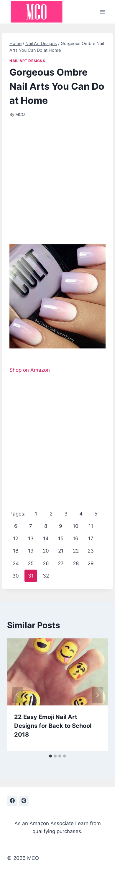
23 (91, 551)
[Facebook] (12, 801)
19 (31, 551)
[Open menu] (102, 11)
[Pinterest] (24, 801)
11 (90, 526)
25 (31, 563)
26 (46, 563)
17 (90, 538)
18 (15, 551)
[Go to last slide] (17, 695)
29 (91, 563)
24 (16, 563)
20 (46, 551)
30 (15, 576)
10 (75, 526)
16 (75, 538)
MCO (20, 114)
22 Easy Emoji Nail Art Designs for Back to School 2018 (52, 725)
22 (76, 551)
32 (46, 576)
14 (46, 538)
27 (61, 563)
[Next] (97, 695)
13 (31, 538)
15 (60, 538)
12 (15, 538)
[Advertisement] (57, 184)
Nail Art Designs (27, 61)
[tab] (50, 756)
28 (76, 563)
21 (60, 551)
